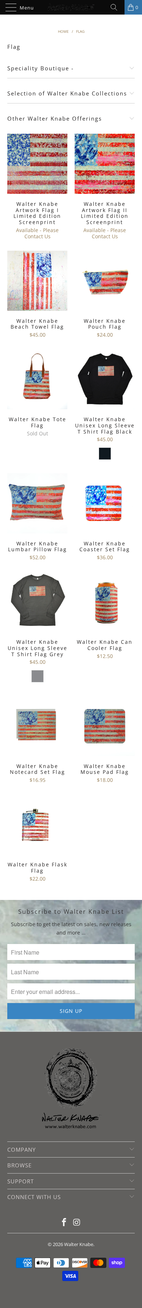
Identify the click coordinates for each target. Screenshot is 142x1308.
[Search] (116, 7)
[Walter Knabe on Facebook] (64, 1222)
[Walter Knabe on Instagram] (77, 1222)
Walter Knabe (78, 1244)
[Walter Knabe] (71, 7)
